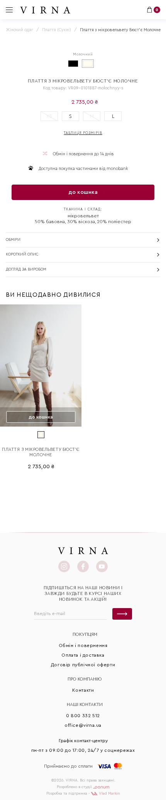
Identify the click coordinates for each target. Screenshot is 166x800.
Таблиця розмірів (83, 133)
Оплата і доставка (82, 655)
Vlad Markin (109, 793)
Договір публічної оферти (83, 664)
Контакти (83, 690)
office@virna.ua (83, 725)
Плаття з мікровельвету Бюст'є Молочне (41, 452)
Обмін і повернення (83, 645)
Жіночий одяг (19, 30)
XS (49, 116)
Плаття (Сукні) (56, 30)
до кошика (83, 192)
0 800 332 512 (83, 715)
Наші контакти (85, 704)
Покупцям (85, 634)
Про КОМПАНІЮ (85, 679)
